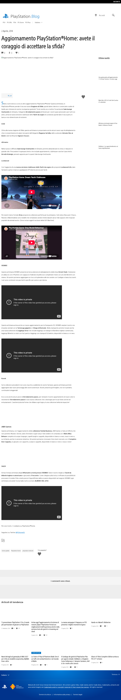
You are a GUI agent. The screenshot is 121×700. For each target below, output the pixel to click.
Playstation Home (16, 550)
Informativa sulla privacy (62, 694)
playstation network (28, 550)
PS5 (4, 22)
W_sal (10, 95)
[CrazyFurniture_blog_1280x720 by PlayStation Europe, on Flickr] (38, 414)
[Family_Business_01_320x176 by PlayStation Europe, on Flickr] (38, 454)
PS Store (21, 22)
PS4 (14, 22)
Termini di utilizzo (45, 694)
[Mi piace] (17, 628)
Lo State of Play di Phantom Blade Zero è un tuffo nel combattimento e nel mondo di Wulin (45, 658)
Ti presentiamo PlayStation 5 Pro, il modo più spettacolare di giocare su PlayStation (15, 623)
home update (5, 550)
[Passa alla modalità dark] (96, 15)
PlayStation (25, 16)
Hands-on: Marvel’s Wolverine (101, 622)
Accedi (102, 15)
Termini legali (77, 694)
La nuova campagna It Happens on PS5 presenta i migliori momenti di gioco (74, 623)
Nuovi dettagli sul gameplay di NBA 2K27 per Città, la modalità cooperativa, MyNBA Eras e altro (15, 658)
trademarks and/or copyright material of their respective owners (66, 687)
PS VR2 (9, 22)
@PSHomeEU (20, 532)
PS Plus (28, 22)
